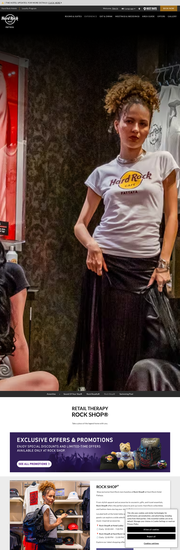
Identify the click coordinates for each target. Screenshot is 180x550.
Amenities (51, 394)
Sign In (115, 8)
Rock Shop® (109, 394)
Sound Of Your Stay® (73, 394)
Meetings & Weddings (127, 16)
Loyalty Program (29, 8)
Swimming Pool (126, 394)
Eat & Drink (106, 16)
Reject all (151, 536)
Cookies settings (151, 543)
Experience (90, 16)
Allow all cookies (151, 529)
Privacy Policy (133, 524)
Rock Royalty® (93, 394)
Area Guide (148, 16)
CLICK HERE (54, 3)
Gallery (172, 16)
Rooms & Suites (73, 16)
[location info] (139, 9)
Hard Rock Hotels (9, 8)
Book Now (168, 8)
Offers (161, 16)
